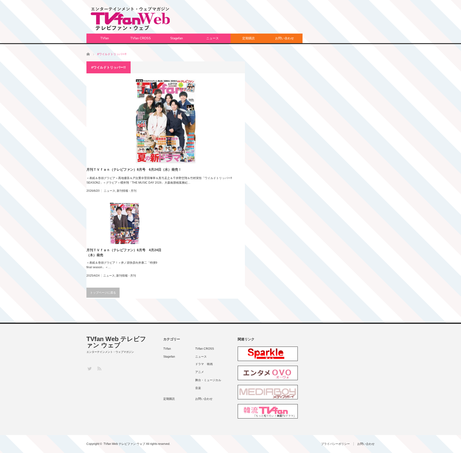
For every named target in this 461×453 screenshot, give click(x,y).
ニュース (212, 38)
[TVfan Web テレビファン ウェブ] (130, 19)
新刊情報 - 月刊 (126, 190)
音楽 (198, 388)
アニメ (199, 372)
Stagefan (176, 38)
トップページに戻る (103, 292)
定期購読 (248, 38)
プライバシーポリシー (335, 444)
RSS (99, 368)
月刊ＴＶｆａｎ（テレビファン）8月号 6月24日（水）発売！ (134, 169)
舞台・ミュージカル (208, 380)
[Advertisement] (287, 20)
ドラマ (199, 364)
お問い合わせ (284, 38)
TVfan (104, 38)
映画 (210, 364)
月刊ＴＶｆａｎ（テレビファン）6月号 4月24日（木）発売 (123, 252)
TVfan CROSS (140, 38)
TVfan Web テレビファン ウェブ (116, 342)
